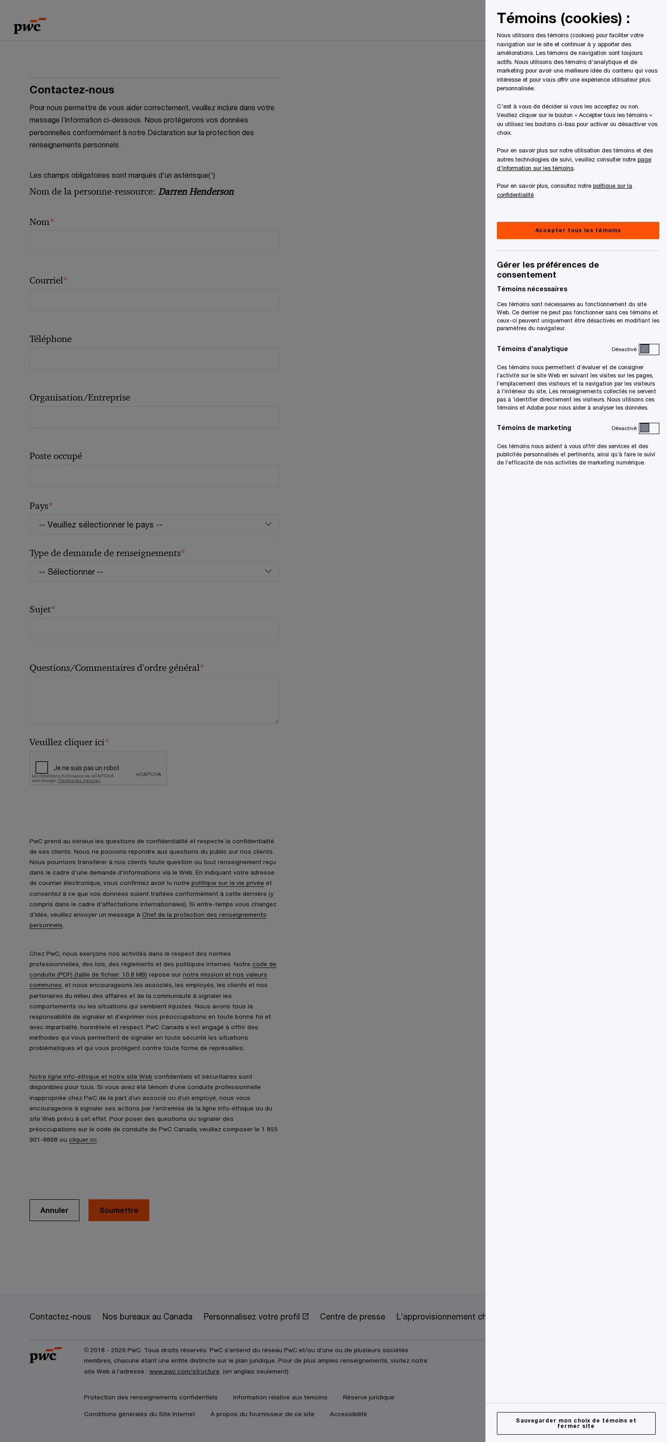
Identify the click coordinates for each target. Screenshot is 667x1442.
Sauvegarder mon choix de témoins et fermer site (576, 1423)
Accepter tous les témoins (578, 230)
